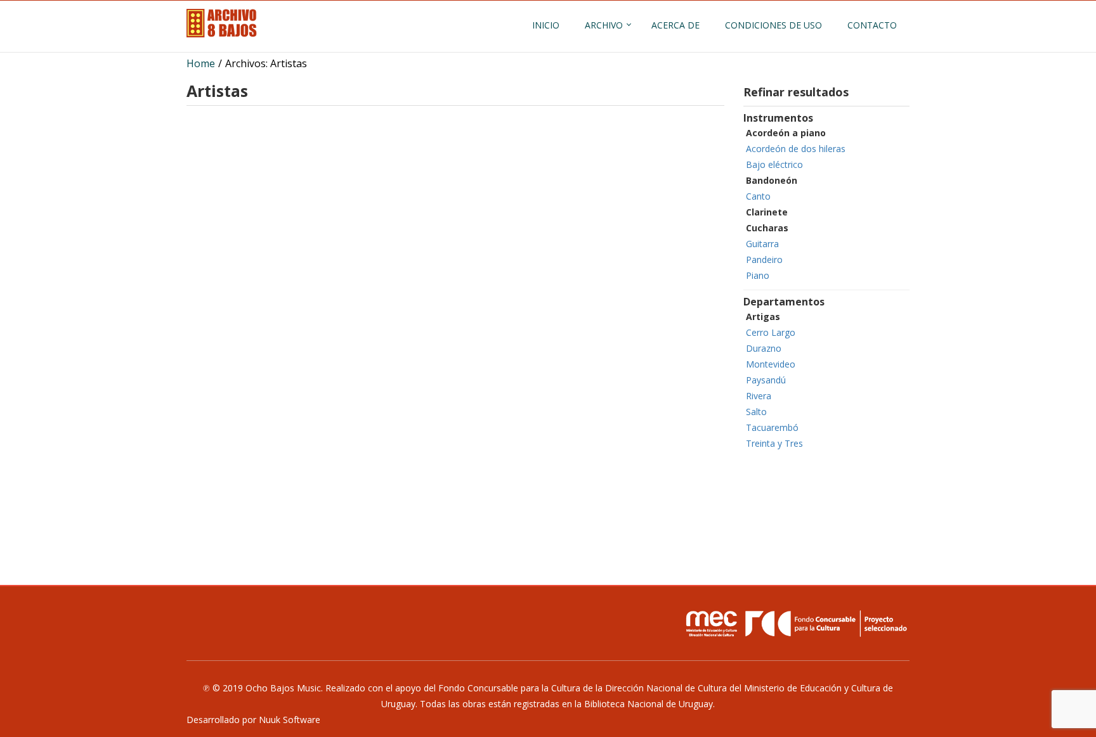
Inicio (545, 25)
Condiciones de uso (773, 25)
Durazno (763, 348)
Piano (757, 275)
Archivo (604, 25)
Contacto (872, 25)
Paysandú (766, 380)
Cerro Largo (770, 332)
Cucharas (767, 228)
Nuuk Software (289, 720)
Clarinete (767, 212)
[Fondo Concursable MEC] (795, 623)
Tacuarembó (772, 427)
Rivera (758, 396)
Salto (756, 412)
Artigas (763, 317)
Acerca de (675, 25)
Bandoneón (771, 180)
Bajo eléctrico (774, 164)
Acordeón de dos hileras (795, 149)
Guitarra (762, 244)
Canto (758, 196)
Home (200, 63)
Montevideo (770, 364)
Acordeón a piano (786, 133)
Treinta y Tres (774, 443)
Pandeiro (764, 259)
